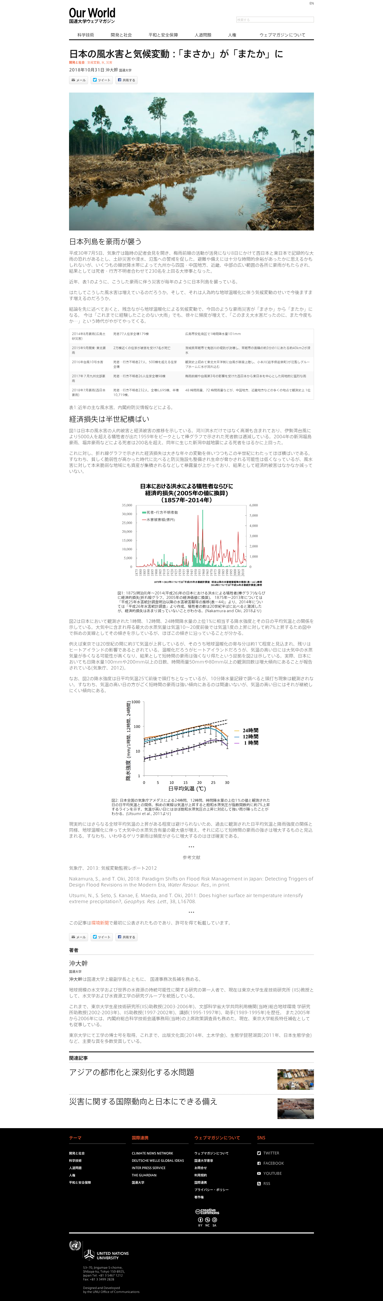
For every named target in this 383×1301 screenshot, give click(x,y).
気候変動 (93, 62)
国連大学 (125, 70)
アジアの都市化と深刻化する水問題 (131, 1072)
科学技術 (85, 35)
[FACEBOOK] (260, 1163)
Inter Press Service (148, 1167)
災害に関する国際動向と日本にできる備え (143, 1101)
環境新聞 (100, 923)
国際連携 (200, 1182)
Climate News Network (152, 1153)
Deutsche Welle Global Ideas (158, 1160)
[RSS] (260, 1184)
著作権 (199, 1197)
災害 (109, 62)
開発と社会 (121, 35)
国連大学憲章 (203, 1160)
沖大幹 (112, 70)
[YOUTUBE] (260, 1173)
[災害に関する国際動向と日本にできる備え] (295, 1109)
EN (312, 3)
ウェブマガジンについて (283, 35)
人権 (232, 35)
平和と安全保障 (163, 35)
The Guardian (144, 1175)
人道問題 (203, 35)
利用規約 (200, 1175)
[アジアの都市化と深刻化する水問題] (295, 1080)
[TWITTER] (260, 1153)
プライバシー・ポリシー (211, 1189)
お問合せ (200, 1167)
